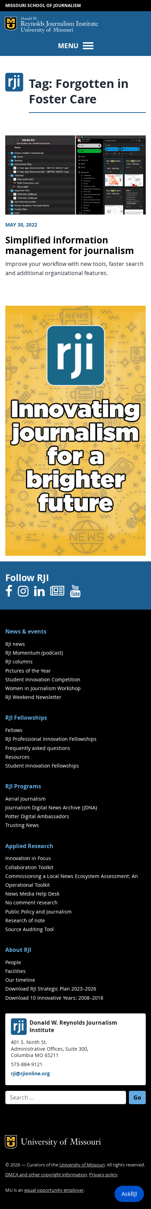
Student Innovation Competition (42, 679)
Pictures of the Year (28, 670)
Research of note (25, 920)
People (13, 962)
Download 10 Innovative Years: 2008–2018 (54, 997)
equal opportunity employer (54, 1190)
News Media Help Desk (32, 893)
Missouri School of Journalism (43, 5)
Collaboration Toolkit (29, 867)
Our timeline (20, 979)
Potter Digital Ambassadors (37, 816)
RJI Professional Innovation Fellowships (51, 739)
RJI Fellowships (26, 717)
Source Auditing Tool (29, 929)
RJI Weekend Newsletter (33, 697)
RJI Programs (23, 786)
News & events (25, 631)
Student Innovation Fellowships (42, 765)
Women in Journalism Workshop (43, 688)
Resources (17, 756)
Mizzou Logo (11, 23)
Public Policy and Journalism (38, 911)
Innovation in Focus (28, 858)
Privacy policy (103, 1175)
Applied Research (29, 846)
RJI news (15, 644)
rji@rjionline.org (30, 1073)
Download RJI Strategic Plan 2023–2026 (50, 988)
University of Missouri (47, 30)
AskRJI (129, 1194)
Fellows (13, 730)
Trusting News (22, 825)
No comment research (31, 902)
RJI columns (19, 661)
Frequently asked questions (37, 748)
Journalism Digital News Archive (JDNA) (51, 807)
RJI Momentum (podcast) (34, 652)
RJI (59, 22)
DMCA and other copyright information (46, 1175)
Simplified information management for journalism (69, 245)
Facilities (15, 971)
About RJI (18, 950)
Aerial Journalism (25, 798)
